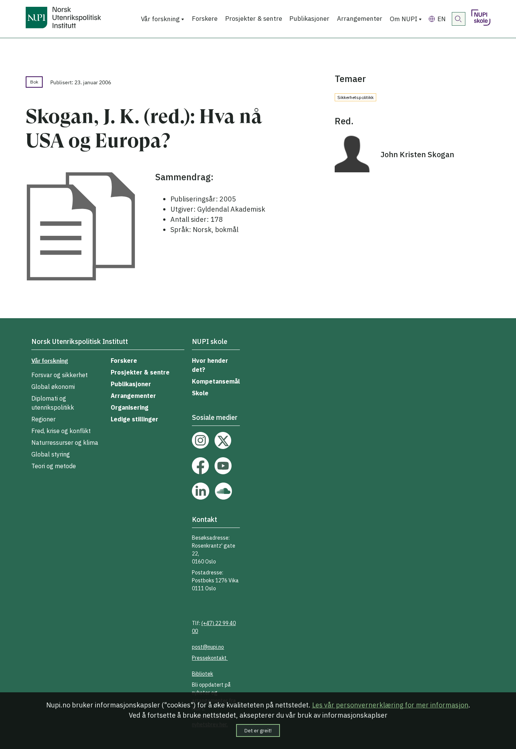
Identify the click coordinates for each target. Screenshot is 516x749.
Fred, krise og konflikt (61, 431)
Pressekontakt (210, 658)
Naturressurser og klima (64, 442)
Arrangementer (359, 18)
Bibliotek (202, 673)
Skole (200, 393)
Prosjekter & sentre (253, 18)
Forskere (205, 18)
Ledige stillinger (134, 419)
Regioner (43, 419)
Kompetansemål (216, 381)
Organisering (129, 407)
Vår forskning (160, 19)
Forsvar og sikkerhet (59, 375)
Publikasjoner (309, 18)
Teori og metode (53, 466)
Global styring (50, 454)
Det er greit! (258, 730)
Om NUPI (403, 19)
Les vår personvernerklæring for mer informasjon (390, 705)
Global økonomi (53, 386)
